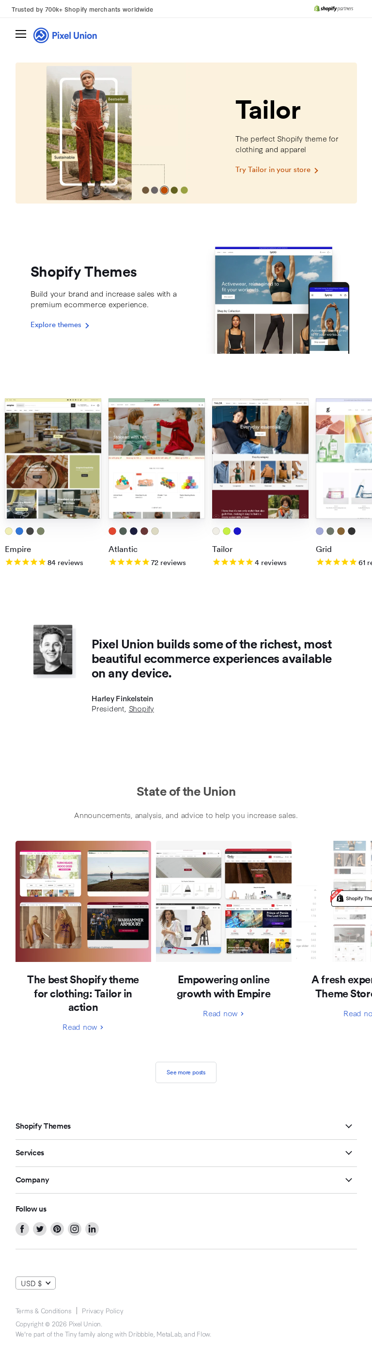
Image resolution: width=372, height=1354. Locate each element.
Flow (203, 1333)
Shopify (141, 708)
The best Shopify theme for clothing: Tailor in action (83, 993)
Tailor (222, 549)
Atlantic (123, 549)
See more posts (186, 1072)
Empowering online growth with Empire (223, 986)
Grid (324, 549)
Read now (80, 1026)
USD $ (31, 1283)
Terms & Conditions (44, 1310)
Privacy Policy (102, 1310)
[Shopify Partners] (333, 8)
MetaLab (168, 1333)
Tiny (71, 1333)
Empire (18, 549)
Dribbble (140, 1333)
